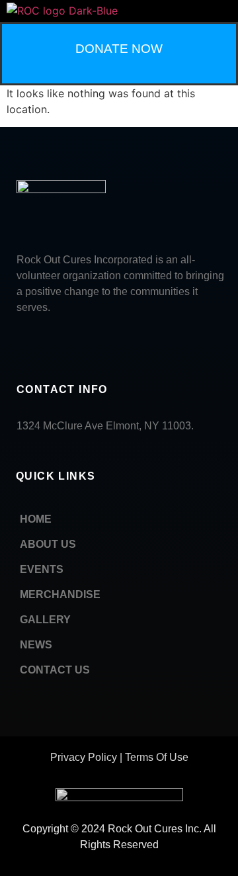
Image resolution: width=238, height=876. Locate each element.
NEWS (36, 644)
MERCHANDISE (60, 594)
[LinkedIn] (50, 342)
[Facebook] (20, 342)
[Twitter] (79, 342)
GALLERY (45, 619)
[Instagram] (109, 342)
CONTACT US (55, 670)
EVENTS (41, 569)
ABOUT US (48, 544)
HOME (36, 519)
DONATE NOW (119, 49)
